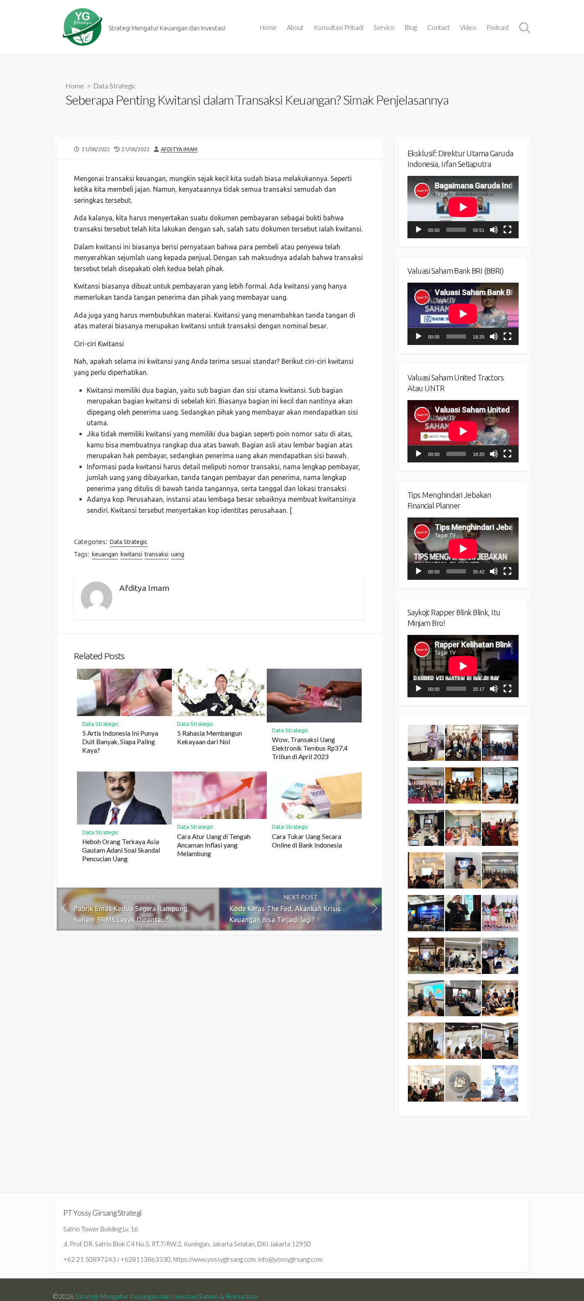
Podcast (498, 27)
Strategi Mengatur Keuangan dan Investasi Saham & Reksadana (166, 1296)
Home (268, 27)
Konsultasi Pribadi (338, 27)
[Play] (418, 229)
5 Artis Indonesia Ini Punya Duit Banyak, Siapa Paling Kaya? (120, 741)
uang (177, 554)
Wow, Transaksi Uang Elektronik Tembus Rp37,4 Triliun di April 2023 (310, 748)
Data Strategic (114, 86)
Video (468, 27)
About (295, 27)
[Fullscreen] (507, 229)
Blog (411, 27)
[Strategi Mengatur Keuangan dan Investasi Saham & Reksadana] (82, 27)
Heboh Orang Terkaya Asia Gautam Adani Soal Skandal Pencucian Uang (121, 850)
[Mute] (494, 229)
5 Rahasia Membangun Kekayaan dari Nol (209, 737)
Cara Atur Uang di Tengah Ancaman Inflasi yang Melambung (214, 845)
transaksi (156, 554)
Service (384, 27)
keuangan (105, 554)
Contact (438, 27)
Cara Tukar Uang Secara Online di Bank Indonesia (307, 841)
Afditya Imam (179, 149)
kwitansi (131, 554)
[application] (463, 207)
